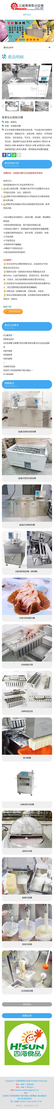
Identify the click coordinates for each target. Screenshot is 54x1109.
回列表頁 (27, 1004)
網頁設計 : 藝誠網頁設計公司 (27, 1106)
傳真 (18, 1087)
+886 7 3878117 (27, 1087)
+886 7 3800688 (27, 1084)
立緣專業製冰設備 (27, 6)
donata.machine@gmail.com (27, 1090)
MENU (27, 14)
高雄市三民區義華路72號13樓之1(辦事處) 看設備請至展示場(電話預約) (25, 1097)
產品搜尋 (9, 47)
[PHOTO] (27, 81)
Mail (12, 1090)
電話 (17, 1084)
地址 (26, 1093)
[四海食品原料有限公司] (27, 1042)
